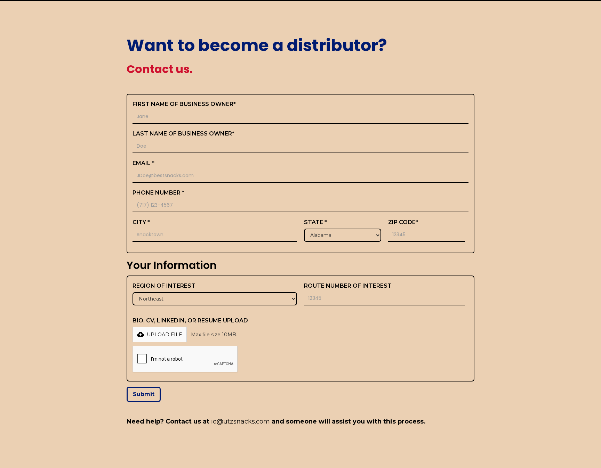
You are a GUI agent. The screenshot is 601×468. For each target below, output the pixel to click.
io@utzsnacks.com (240, 421)
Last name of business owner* (183, 133)
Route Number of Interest (348, 285)
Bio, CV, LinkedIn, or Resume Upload (190, 320)
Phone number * (158, 192)
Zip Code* (403, 222)
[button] (160, 334)
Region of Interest (164, 285)
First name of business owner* (184, 104)
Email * (143, 163)
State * (315, 222)
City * (141, 222)
